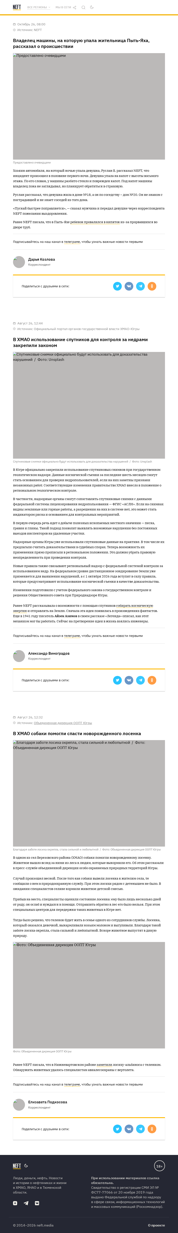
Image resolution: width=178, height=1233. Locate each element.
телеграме (72, 242)
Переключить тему (92, 7)
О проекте (156, 1225)
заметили (104, 1065)
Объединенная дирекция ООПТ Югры (63, 723)
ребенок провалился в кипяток (95, 222)
